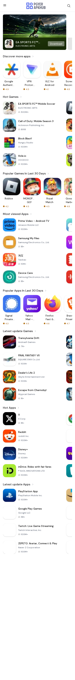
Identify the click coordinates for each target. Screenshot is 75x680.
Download (56, 43)
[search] (69, 6)
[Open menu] (5, 5)
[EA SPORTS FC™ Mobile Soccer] (34, 32)
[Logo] (36, 5)
